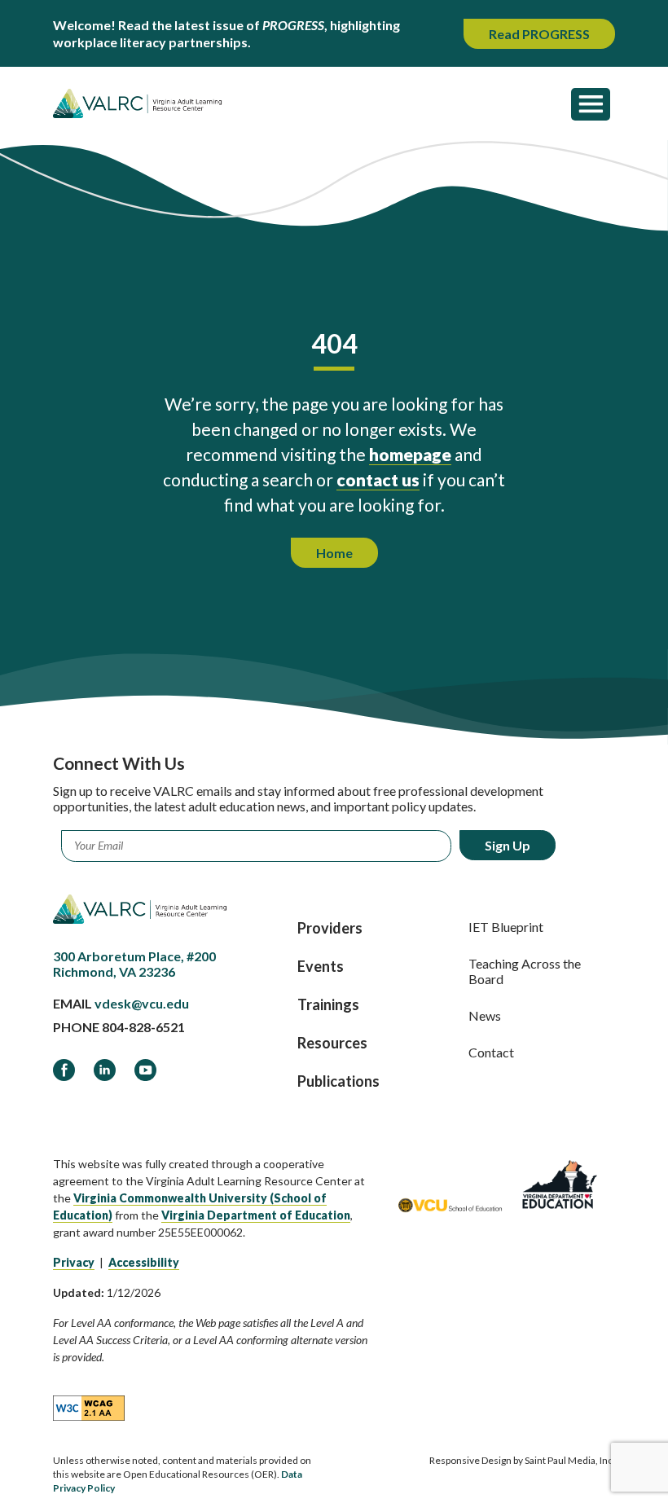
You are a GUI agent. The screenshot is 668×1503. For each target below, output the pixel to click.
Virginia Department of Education (255, 1215)
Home (334, 552)
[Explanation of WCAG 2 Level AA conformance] (89, 1407)
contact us (378, 479)
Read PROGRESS (539, 34)
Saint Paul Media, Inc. (570, 1460)
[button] (590, 103)
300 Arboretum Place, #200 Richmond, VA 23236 (134, 963)
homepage (410, 454)
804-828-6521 (143, 1027)
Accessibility (143, 1262)
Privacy (73, 1262)
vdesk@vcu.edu (141, 1003)
